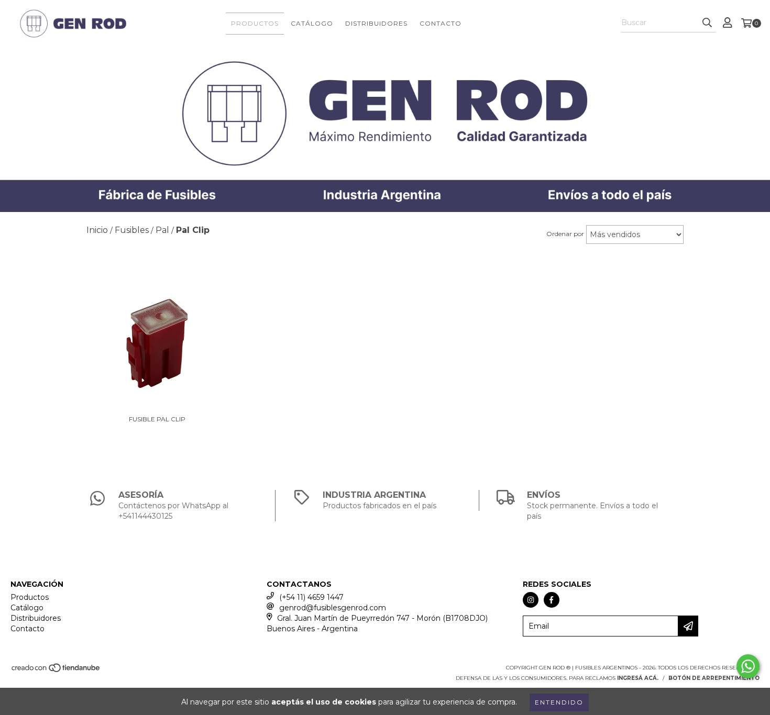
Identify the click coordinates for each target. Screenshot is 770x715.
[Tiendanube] (56, 671)
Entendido (559, 702)
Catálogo (312, 23)
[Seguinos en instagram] (530, 600)
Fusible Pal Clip (157, 419)
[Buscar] (707, 23)
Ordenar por (565, 234)
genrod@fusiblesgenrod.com (332, 607)
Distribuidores (376, 23)
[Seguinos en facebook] (551, 600)
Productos (255, 23)
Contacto (440, 23)
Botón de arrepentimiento (714, 678)
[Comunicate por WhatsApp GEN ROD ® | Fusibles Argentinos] (748, 666)
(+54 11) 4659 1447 (311, 597)
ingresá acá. (637, 678)
